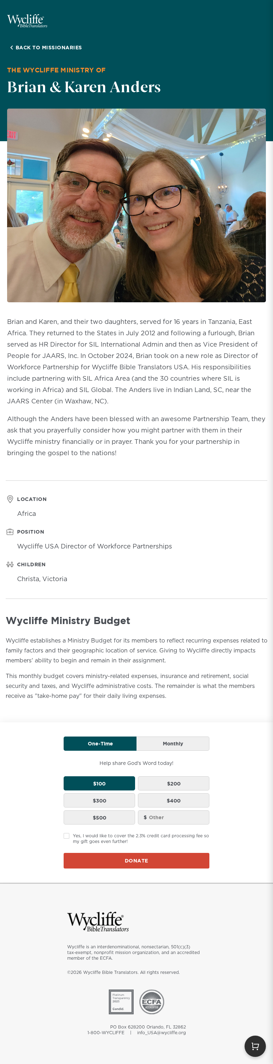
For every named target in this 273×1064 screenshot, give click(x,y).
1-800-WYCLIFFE (105, 1033)
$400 (174, 801)
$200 (174, 784)
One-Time (100, 743)
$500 (99, 818)
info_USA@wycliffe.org (161, 1033)
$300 (99, 801)
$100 (99, 784)
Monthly (173, 743)
